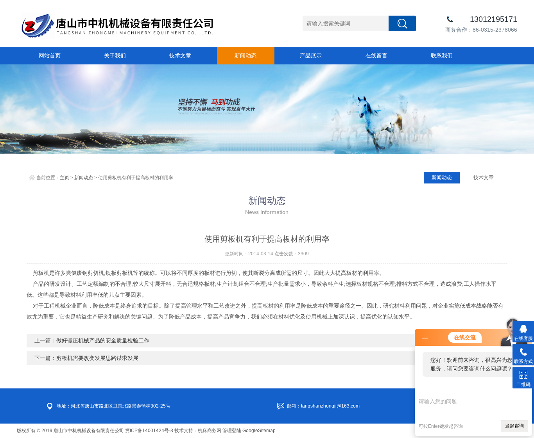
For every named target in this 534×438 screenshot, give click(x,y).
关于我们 (115, 55)
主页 (64, 177)
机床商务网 (209, 430)
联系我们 (442, 55)
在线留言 (376, 55)
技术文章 (180, 55)
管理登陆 (231, 430)
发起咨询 (514, 426)
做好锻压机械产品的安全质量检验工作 (102, 340)
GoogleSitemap (259, 430)
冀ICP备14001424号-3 (149, 430)
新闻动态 (245, 55)
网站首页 (50, 55)
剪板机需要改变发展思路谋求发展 (97, 358)
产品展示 (311, 55)
